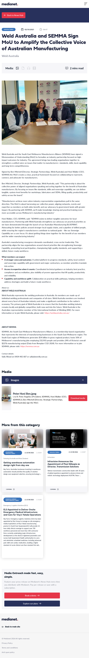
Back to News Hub (15, 15)
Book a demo (30, 595)
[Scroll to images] (17, 68)
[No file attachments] (23, 68)
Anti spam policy (8, 652)
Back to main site (12, 627)
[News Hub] (10, 4)
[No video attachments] (34, 68)
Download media (78, 398)
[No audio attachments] (28, 68)
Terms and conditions (10, 647)
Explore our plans (30, 603)
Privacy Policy (7, 643)
